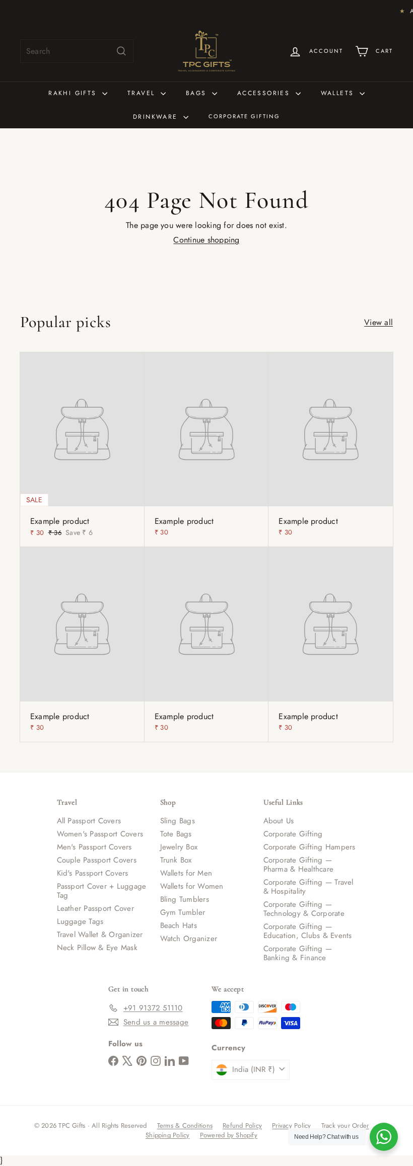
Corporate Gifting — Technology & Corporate (304, 909)
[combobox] (76, 51)
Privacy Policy (291, 1125)
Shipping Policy (168, 1135)
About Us (278, 820)
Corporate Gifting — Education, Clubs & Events (307, 931)
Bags (198, 93)
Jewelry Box (179, 846)
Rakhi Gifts (74, 93)
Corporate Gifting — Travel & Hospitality (308, 887)
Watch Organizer (189, 938)
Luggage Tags (80, 921)
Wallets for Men (186, 873)
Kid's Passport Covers (92, 873)
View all (378, 322)
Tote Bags (176, 833)
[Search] (121, 51)
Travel (142, 93)
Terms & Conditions (185, 1125)
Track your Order (345, 1125)
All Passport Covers (89, 820)
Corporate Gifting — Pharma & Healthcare (298, 864)
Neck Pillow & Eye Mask (97, 947)
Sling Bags (177, 820)
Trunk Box (176, 860)
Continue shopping (206, 240)
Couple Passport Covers (96, 860)
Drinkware (157, 116)
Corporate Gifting (244, 116)
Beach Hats (178, 925)
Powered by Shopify (228, 1135)
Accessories (265, 93)
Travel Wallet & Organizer (100, 934)
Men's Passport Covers (94, 846)
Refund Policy (242, 1125)
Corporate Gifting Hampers (309, 846)
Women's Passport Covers (100, 833)
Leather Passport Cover (95, 908)
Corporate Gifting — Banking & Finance (297, 953)
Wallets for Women (192, 886)
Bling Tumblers (184, 899)
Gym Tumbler (182, 912)
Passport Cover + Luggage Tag (102, 891)
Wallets (339, 93)
